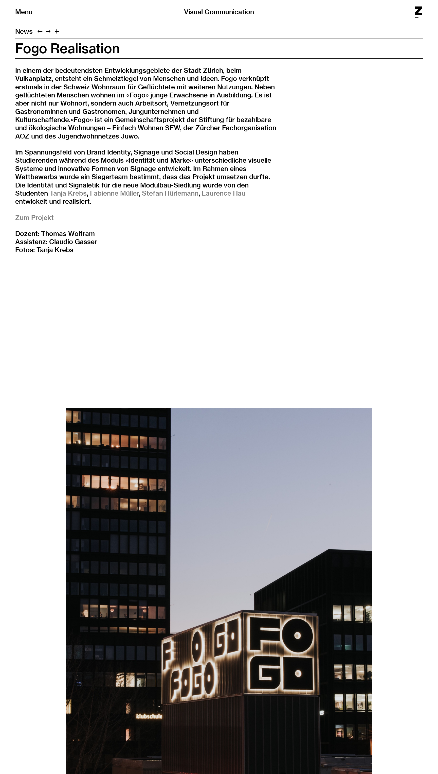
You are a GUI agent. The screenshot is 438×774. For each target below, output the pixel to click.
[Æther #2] (40, 31)
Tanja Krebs (68, 193)
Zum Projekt (34, 217)
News (24, 31)
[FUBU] (48, 31)
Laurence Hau (223, 193)
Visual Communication (219, 12)
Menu (23, 12)
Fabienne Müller (114, 193)
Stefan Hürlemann (170, 193)
